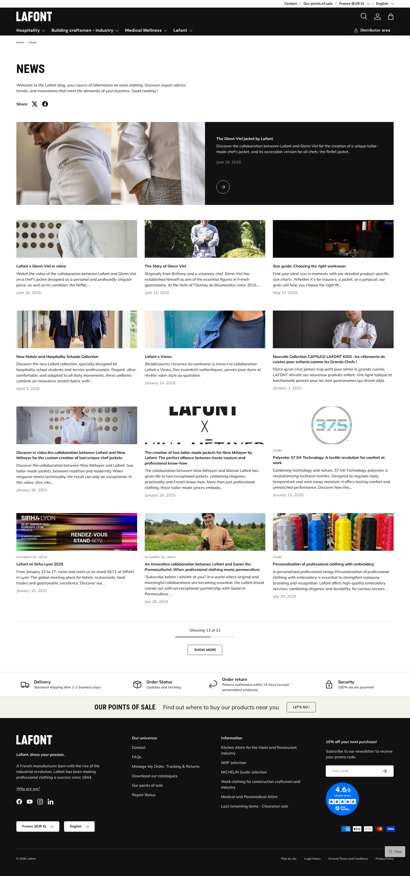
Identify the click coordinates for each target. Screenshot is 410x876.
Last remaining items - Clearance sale (254, 806)
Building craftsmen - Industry (82, 30)
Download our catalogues (154, 775)
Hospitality (28, 30)
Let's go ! (301, 707)
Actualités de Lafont (31, 557)
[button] (391, 16)
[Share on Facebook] (45, 104)
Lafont (180, 30)
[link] (372, 30)
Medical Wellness (143, 30)
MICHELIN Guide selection (244, 772)
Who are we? (28, 788)
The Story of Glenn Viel (165, 266)
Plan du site (289, 858)
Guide (277, 450)
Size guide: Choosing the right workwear (309, 266)
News (33, 42)
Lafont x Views (158, 356)
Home (20, 42)
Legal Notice (312, 858)
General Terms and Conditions (348, 858)
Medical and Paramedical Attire (249, 796)
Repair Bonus (144, 794)
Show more (205, 650)
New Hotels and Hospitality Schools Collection (57, 356)
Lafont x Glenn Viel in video (41, 266)
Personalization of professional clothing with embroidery (323, 564)
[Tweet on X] (34, 104)
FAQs (136, 756)
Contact (290, 3)
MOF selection (233, 762)
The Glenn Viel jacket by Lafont (244, 138)
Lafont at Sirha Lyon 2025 (39, 564)
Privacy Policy (385, 858)
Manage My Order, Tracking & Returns (166, 766)
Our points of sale (318, 3)
